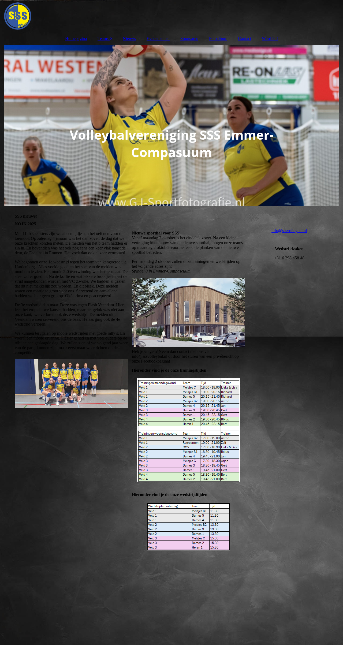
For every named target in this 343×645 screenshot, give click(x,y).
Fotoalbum (218, 38)
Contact (244, 38)
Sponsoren (189, 38)
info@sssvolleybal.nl (289, 230)
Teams (103, 38)
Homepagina (76, 38)
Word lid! (270, 38)
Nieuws (129, 38)
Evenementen (158, 38)
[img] (171, 16)
